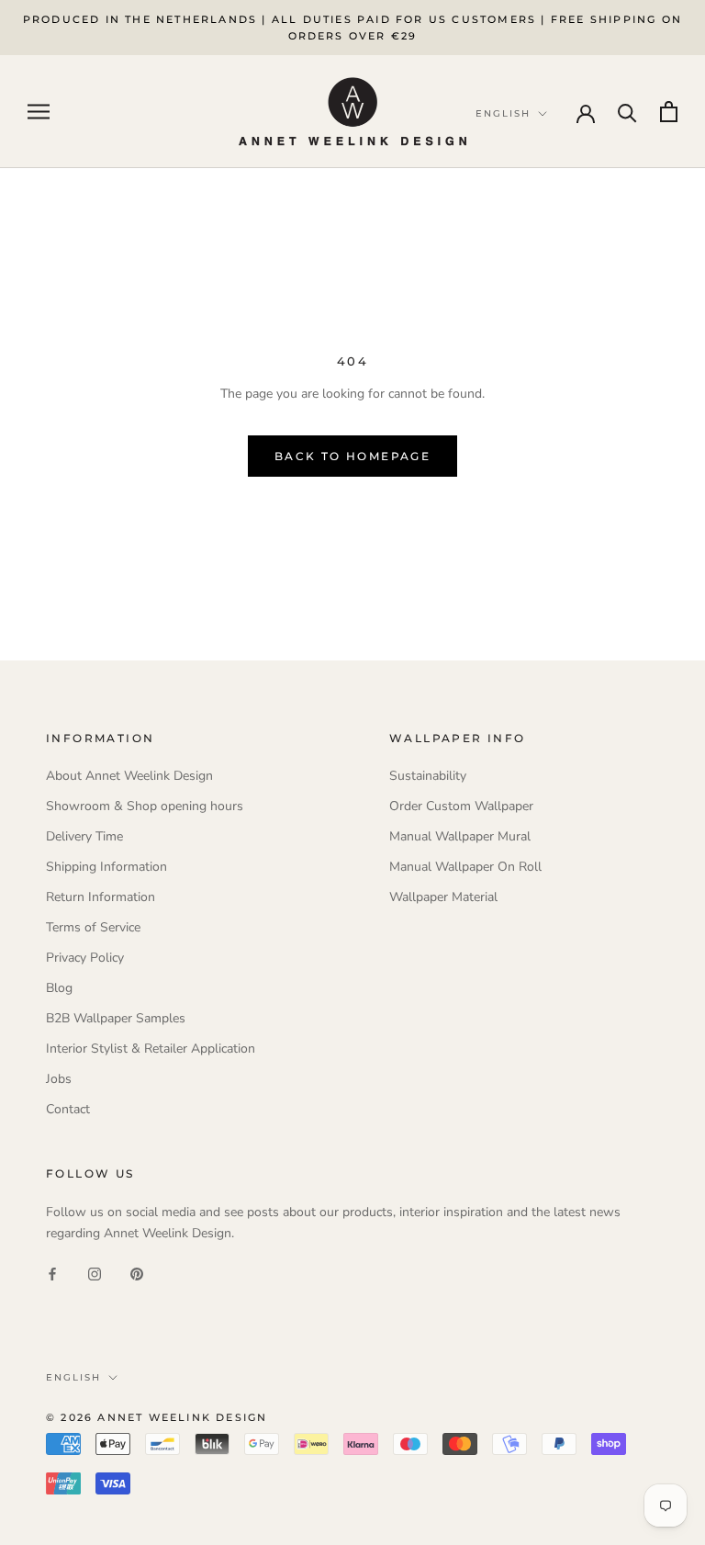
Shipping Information (106, 866)
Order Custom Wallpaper (461, 806)
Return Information (100, 897)
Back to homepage (352, 456)
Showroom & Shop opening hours (144, 806)
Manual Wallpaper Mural (460, 836)
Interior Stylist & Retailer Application (150, 1048)
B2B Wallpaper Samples (115, 1018)
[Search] (627, 111)
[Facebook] (52, 1272)
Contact (68, 1109)
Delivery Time (84, 836)
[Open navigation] (39, 111)
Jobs (59, 1079)
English (73, 1377)
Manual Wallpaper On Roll (465, 866)
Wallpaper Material (443, 897)
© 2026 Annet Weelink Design (156, 1417)
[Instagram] (94, 1272)
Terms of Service (93, 927)
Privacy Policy (85, 957)
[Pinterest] (136, 1272)
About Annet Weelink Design (129, 775)
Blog (59, 988)
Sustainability (427, 775)
